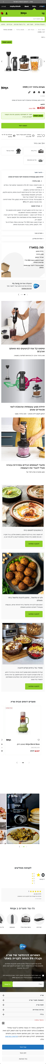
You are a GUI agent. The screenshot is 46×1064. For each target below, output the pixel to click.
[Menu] (43, 13)
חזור (42, 37)
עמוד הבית (41, 30)
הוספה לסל (23, 126)
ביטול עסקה (39, 1020)
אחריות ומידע (37, 239)
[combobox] (23, 19)
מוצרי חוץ (30, 24)
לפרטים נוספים (27, 288)
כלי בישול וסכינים (19, 24)
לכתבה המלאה (33, 544)
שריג (42, 995)
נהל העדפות (23, 1059)
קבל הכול (23, 1047)
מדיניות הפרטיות (11, 1036)
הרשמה (7, 984)
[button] (3, 1023)
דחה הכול (23, 1053)
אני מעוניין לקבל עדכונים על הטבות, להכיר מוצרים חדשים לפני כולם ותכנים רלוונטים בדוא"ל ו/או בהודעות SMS (22, 977)
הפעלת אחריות (40, 24)
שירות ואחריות (38, 1010)
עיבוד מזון (31, 30)
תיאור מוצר (38, 172)
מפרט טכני (38, 233)
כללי (42, 1014)
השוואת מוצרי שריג (36, 1000)
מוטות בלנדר (20, 30)
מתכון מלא (23, 841)
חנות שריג (40, 1005)
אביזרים (9, 24)
